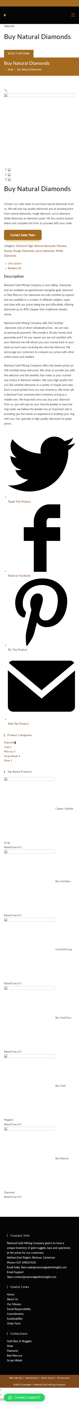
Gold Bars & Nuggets (19, 1341)
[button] (24, 1397)
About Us (12, 1299)
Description (15, 263)
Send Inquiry (31, 1378)
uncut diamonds (44, 251)
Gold (6, 747)
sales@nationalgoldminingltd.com (47, 1267)
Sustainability (14, 1319)
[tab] (41, 263)
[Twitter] (35, 2)
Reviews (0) (14, 268)
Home (10, 1294)
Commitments (15, 1314)
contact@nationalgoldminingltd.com (35, 1277)
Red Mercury (14, 1355)
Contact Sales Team (22, 235)
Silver (7, 761)
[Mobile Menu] (73, 15)
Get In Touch (47, 1378)
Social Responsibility (19, 1309)
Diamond (21, 246)
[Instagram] (43, 2)
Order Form (14, 1323)
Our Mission (14, 1304)
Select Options (19, 53)
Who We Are (15, 1378)
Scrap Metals (11, 756)
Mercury (8, 751)
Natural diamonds (44, 246)
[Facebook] (39, 2)
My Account (63, 1378)
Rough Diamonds (23, 251)
